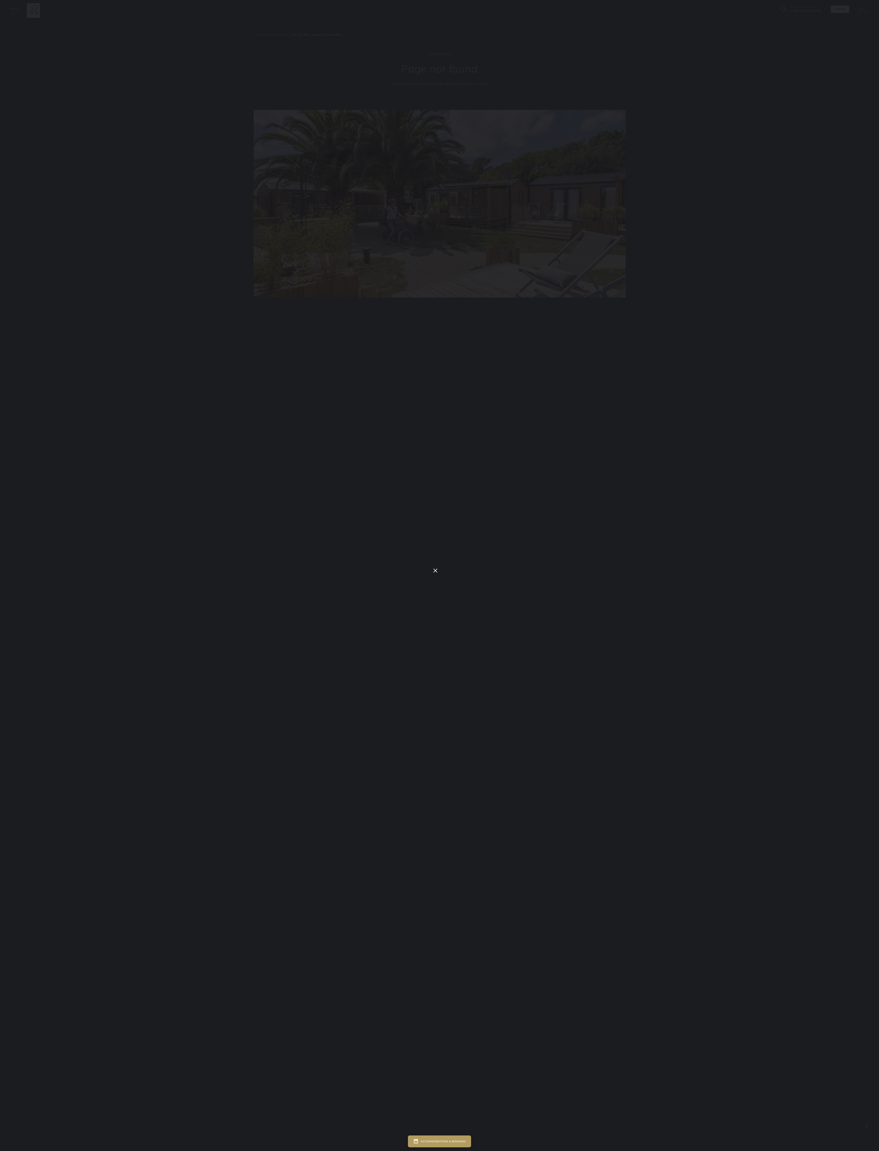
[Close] (435, 570)
